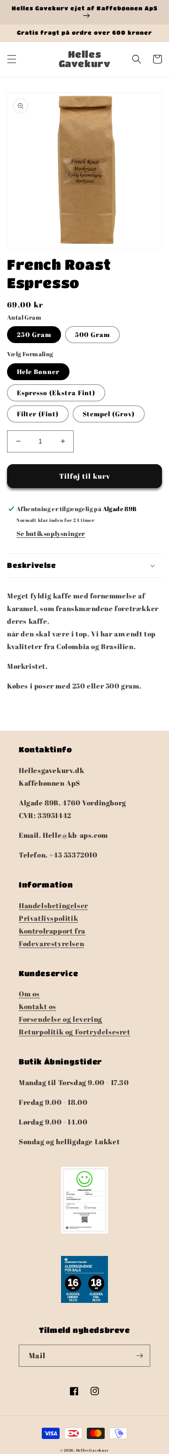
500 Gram (92, 334)
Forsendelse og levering (60, 1019)
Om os (29, 993)
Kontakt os (37, 1006)
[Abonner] (139, 1356)
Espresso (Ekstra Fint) (56, 392)
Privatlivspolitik (48, 918)
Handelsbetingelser (53, 905)
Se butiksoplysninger (50, 533)
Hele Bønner (38, 371)
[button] (11, 59)
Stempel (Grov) (109, 413)
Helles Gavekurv (92, 1450)
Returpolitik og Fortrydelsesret (75, 1031)
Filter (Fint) (38, 413)
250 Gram (34, 334)
